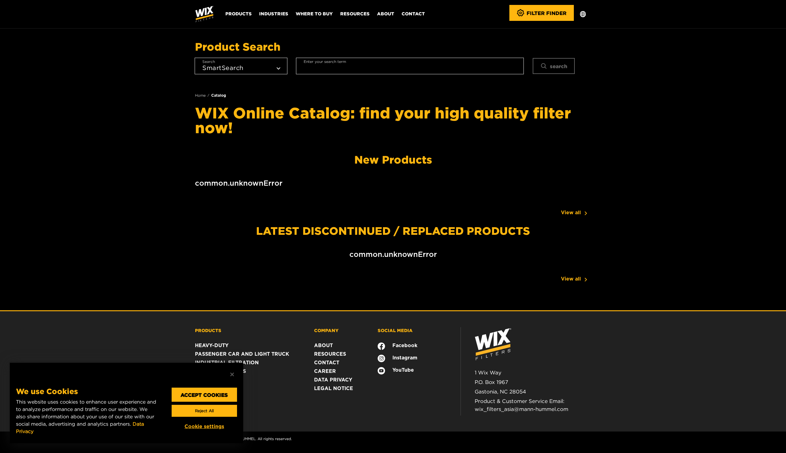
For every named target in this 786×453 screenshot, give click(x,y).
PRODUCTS (208, 330)
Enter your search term (325, 61)
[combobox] (409, 66)
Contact (413, 13)
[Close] (232, 374)
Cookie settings (204, 426)
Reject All (204, 410)
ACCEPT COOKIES (204, 395)
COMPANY (326, 330)
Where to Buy (314, 13)
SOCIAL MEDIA (395, 330)
